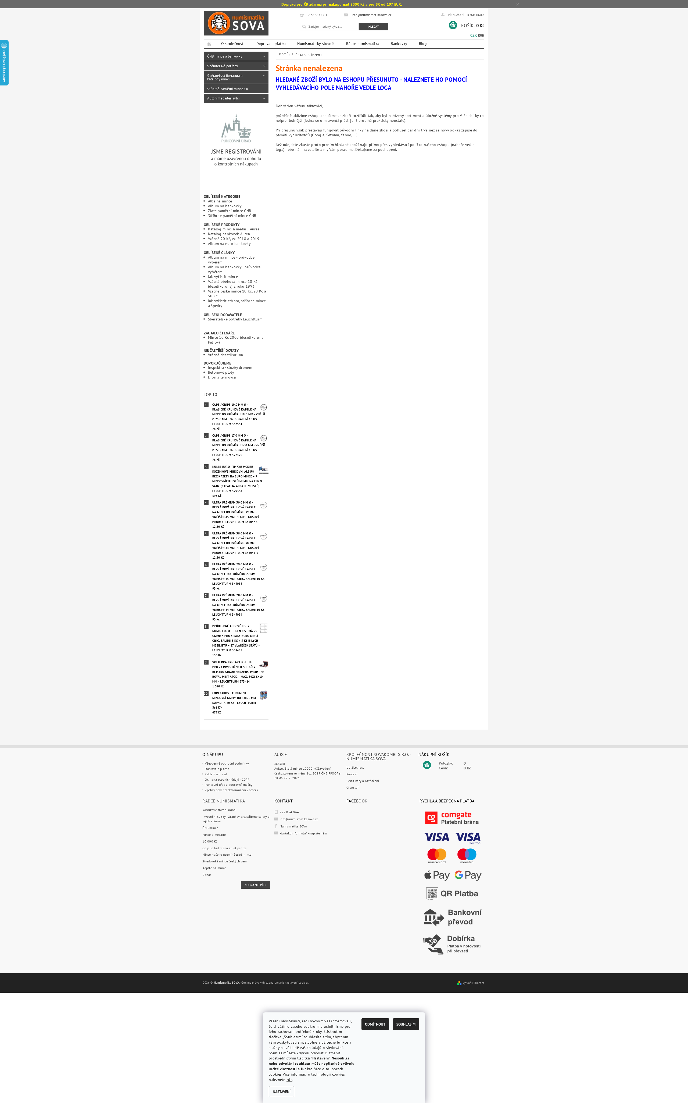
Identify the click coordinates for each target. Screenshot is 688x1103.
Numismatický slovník (316, 43)
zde (289, 1079)
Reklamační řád (216, 774)
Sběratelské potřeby (222, 66)
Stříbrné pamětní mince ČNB (232, 215)
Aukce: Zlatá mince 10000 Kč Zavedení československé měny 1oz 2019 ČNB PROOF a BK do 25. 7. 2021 (307, 773)
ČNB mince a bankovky (224, 56)
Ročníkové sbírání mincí (219, 810)
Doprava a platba (271, 43)
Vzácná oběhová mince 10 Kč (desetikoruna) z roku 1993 (232, 284)
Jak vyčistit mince (223, 276)
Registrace (475, 15)
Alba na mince (220, 201)
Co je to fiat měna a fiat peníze (224, 848)
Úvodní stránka (209, 44)
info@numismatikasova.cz (299, 819)
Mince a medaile (214, 835)
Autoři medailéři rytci (223, 98)
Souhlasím (405, 1024)
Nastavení (282, 1091)
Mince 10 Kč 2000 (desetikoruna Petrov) (236, 340)
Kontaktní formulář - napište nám (303, 833)
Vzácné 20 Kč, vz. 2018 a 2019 (233, 238)
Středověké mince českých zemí (225, 861)
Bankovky (399, 43)
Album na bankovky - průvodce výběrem (234, 269)
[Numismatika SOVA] (236, 23)
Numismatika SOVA (293, 826)
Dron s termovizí (222, 377)
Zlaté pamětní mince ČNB (229, 210)
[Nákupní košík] (427, 765)
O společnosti (233, 43)
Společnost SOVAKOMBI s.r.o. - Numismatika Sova (378, 756)
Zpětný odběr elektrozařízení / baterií (231, 790)
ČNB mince (210, 828)
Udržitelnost (355, 767)
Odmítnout (375, 1024)
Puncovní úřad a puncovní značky (228, 785)
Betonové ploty (221, 372)
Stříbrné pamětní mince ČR (227, 89)
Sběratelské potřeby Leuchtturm (235, 319)
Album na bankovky (225, 205)
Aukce (280, 754)
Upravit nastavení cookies (291, 982)
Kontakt (351, 774)
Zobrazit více (255, 885)
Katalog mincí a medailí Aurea (234, 228)
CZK (473, 35)
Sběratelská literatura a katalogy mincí (224, 77)
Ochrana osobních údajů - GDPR (227, 779)
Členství (352, 788)
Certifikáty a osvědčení (362, 781)
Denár (206, 875)
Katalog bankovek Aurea (229, 233)
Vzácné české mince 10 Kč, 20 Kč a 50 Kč (237, 293)
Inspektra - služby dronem (230, 367)
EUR (481, 35)
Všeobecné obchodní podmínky (227, 763)
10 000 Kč (209, 841)
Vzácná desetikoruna (225, 354)
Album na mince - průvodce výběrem (231, 260)
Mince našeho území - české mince (226, 854)
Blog (423, 43)
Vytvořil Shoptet (474, 983)
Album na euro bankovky (229, 243)
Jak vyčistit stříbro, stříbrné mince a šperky (237, 303)
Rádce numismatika (362, 43)
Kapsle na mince (214, 868)
